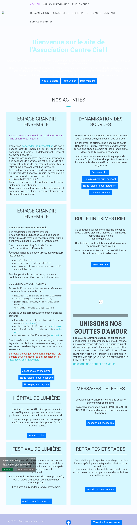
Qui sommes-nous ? (56, 4)
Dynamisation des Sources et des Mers (57, 13)
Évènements (80, 4)
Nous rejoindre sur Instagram (99, 185)
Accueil (35, 4)
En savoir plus (36, 435)
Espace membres (41, 21)
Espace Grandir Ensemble (24, 359)
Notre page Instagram (36, 384)
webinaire (31, 323)
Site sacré (94, 13)
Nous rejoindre (50, 80)
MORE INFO (8, 469)
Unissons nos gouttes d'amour (94, 364)
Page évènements (101, 192)
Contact (109, 13)
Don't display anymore (25, 469)
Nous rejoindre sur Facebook (36, 377)
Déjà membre (87, 80)
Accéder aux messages (100, 422)
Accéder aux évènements (36, 370)
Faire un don (69, 80)
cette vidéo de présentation (37, 145)
